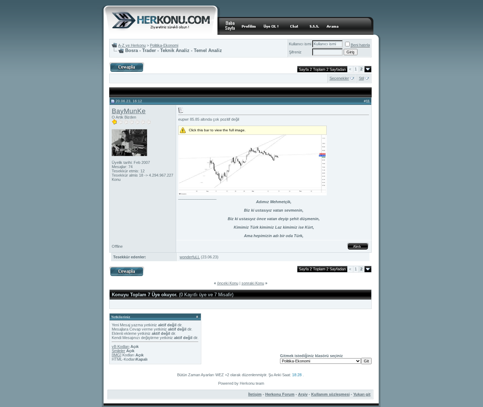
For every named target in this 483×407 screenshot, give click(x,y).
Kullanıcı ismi (300, 44)
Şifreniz (295, 52)
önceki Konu (227, 283)
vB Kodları (120, 346)
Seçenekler (339, 78)
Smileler (118, 351)
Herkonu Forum (280, 394)
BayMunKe (129, 111)
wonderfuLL (190, 257)
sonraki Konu (253, 283)
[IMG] (116, 355)
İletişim (255, 394)
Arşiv (303, 394)
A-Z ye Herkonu (132, 45)
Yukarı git (362, 394)
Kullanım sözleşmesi (330, 394)
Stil (361, 78)
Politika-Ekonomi (164, 45)
